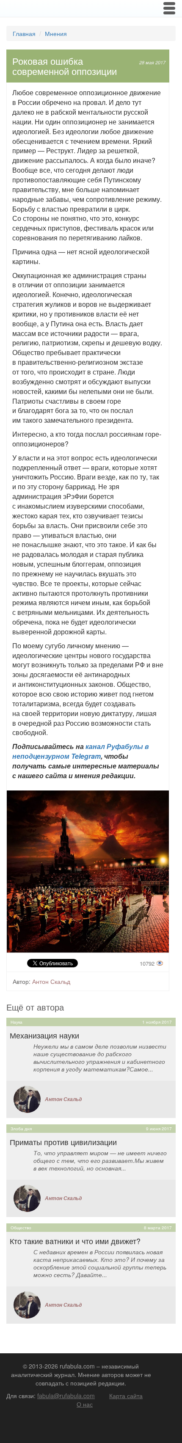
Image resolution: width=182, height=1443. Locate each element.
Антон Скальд (51, 981)
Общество (21, 1228)
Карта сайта (126, 1395)
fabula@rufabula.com (66, 1395)
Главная (24, 33)
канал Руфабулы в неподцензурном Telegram (80, 751)
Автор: (21, 981)
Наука (16, 1022)
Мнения (56, 33)
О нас (85, 1404)
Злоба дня (21, 1129)
